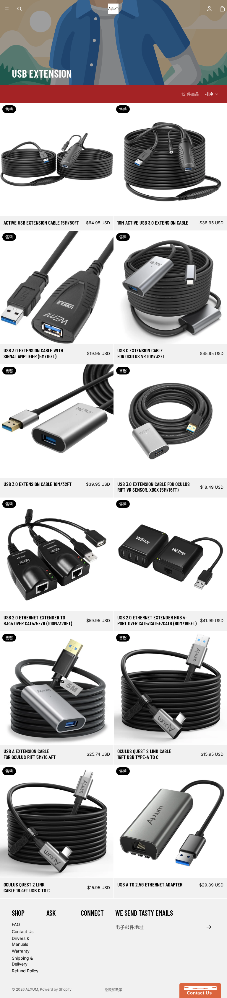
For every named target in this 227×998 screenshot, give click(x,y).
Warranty (21, 950)
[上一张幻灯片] (9, 159)
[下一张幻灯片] (105, 159)
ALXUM (31, 989)
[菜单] (7, 9)
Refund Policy (25, 970)
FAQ (16, 924)
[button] (212, 94)
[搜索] (19, 8)
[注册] (209, 927)
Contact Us (22, 931)
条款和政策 (113, 990)
